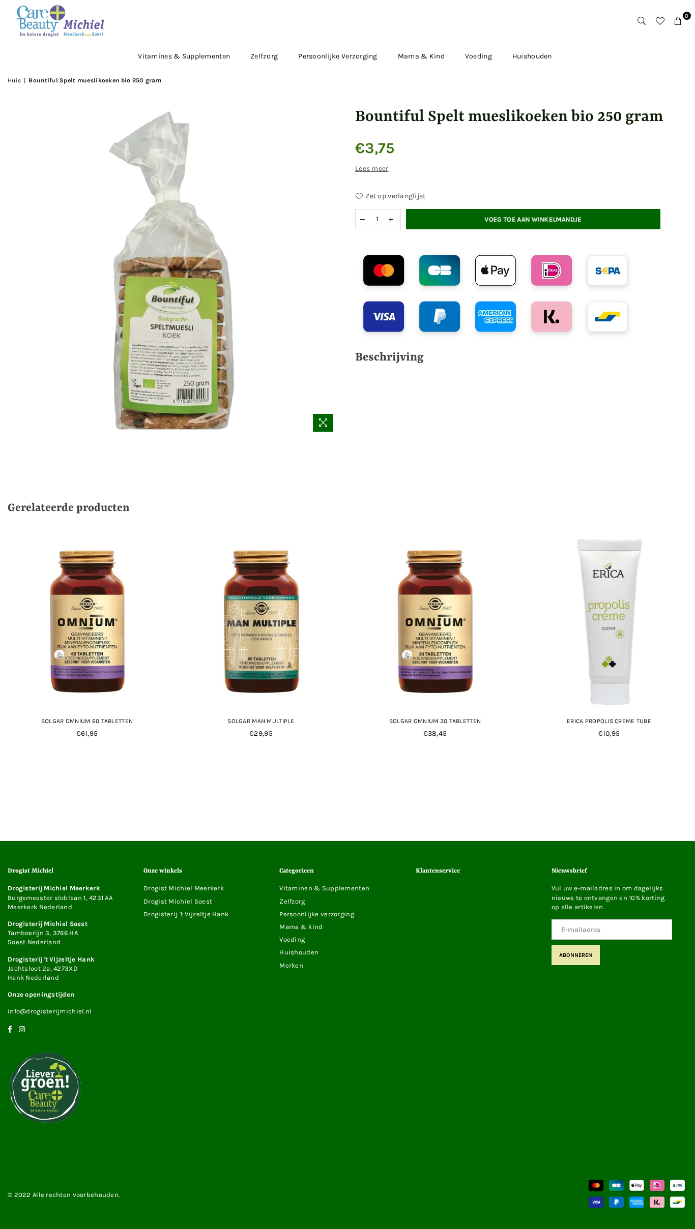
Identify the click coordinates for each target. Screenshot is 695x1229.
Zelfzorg (264, 56)
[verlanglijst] (660, 20)
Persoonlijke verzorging (337, 56)
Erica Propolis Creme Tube (609, 721)
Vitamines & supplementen (184, 56)
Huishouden (532, 56)
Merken (291, 965)
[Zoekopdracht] (641, 20)
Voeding (478, 56)
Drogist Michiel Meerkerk (183, 888)
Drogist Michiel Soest (177, 901)
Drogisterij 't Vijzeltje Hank (185, 914)
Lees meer (372, 168)
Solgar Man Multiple (260, 721)
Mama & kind (421, 56)
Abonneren (575, 955)
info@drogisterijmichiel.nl (50, 1011)
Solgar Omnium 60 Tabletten (87, 721)
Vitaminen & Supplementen (324, 888)
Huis (14, 80)
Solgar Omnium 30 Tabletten (435, 721)
